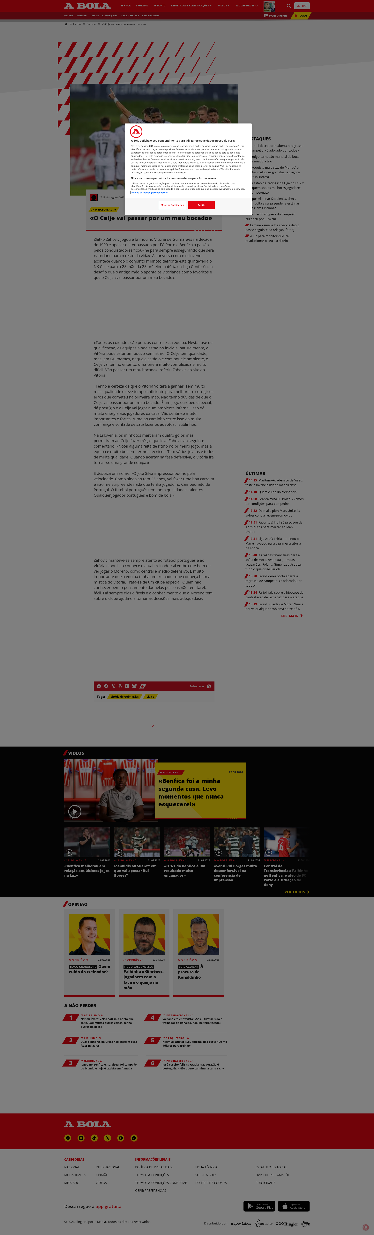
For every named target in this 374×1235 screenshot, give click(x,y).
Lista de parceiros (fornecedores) (149, 192)
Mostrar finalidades (172, 205)
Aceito (201, 205)
